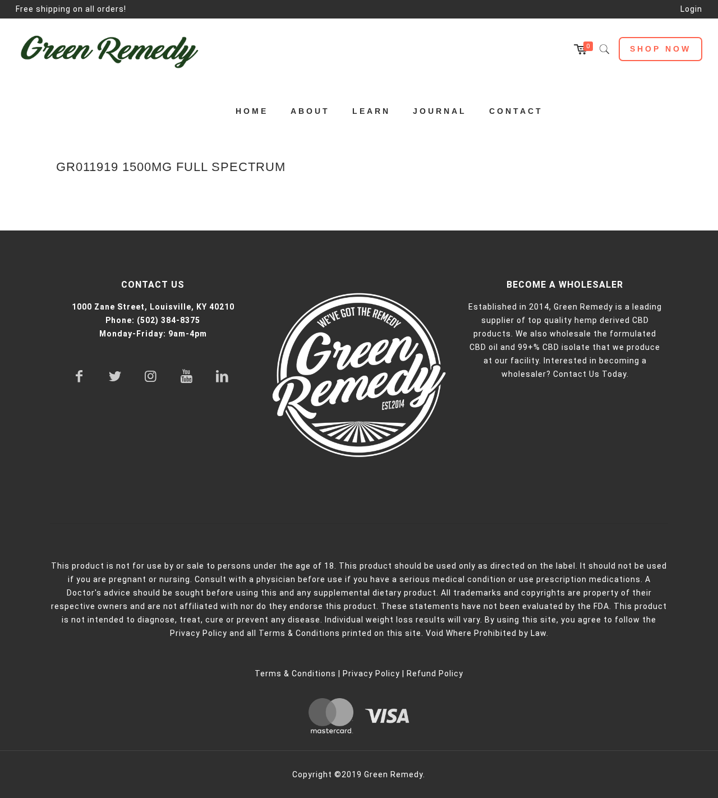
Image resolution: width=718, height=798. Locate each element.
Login (691, 8)
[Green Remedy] (115, 49)
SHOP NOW (660, 48)
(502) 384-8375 (168, 320)
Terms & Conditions (295, 673)
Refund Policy (435, 673)
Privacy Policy (371, 673)
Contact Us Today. (591, 374)
